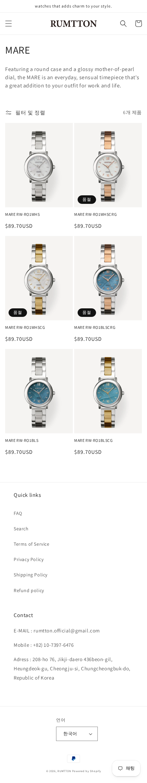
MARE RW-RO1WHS (22, 214)
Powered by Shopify (86, 771)
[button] (8, 23)
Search (21, 529)
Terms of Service (32, 544)
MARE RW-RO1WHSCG (25, 327)
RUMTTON (64, 771)
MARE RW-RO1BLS (21, 440)
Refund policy (29, 590)
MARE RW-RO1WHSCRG (95, 214)
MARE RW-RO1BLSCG (93, 440)
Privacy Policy (28, 559)
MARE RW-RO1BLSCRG (94, 327)
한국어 (70, 734)
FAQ (18, 513)
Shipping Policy (31, 575)
